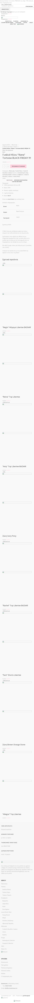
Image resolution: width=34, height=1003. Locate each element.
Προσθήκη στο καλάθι (18, 166)
